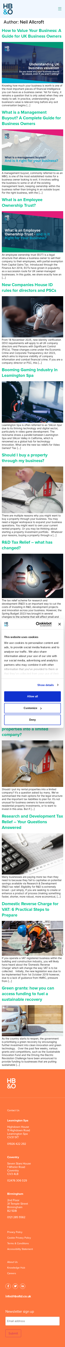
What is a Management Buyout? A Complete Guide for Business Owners (31, 118)
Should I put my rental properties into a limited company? (25, 729)
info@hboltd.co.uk (18, 1296)
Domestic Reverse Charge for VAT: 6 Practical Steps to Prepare (30, 909)
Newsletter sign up (19, 1311)
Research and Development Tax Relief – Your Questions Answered (32, 822)
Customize (30, 708)
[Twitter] (15, 1286)
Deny (32, 719)
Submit (13, 1333)
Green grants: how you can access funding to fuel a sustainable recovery (28, 993)
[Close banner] (59, 624)
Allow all (32, 696)
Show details (45, 685)
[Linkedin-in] (22, 1286)
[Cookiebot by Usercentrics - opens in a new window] (38, 624)
